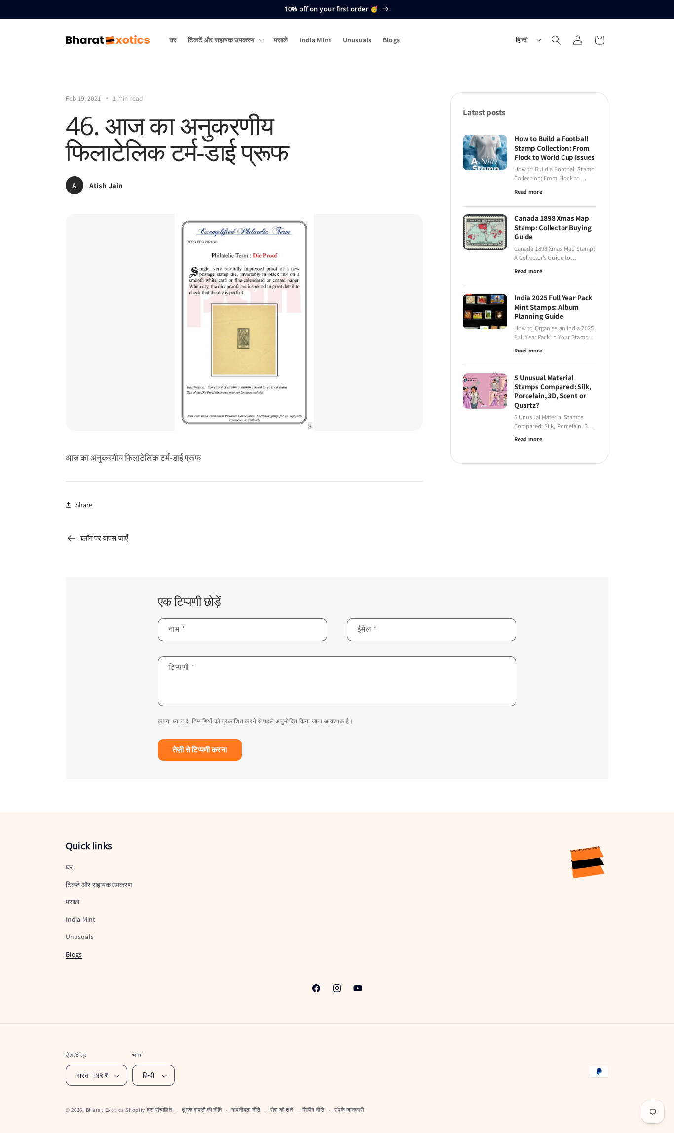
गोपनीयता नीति (246, 1109)
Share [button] (84, 504)
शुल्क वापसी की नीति (202, 1109)
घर (69, 867)
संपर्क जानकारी (349, 1109)
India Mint (80, 919)
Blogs (74, 954)
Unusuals (80, 937)
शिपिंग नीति (313, 1109)
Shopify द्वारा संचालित (148, 1110)
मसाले (72, 902)
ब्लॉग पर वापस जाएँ (104, 538)
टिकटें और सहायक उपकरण (99, 884)
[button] (225, 40)
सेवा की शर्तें (281, 1109)
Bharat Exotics (105, 1110)
